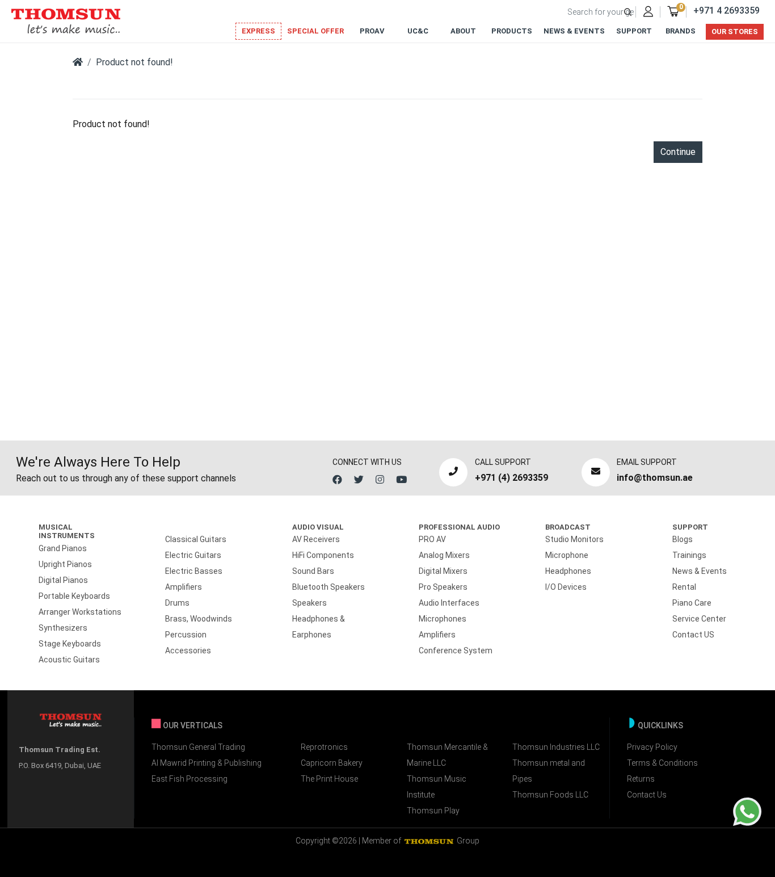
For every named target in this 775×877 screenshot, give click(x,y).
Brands (681, 31)
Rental (684, 586)
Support (634, 31)
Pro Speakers (443, 586)
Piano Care (691, 602)
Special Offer (315, 31)
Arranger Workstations (80, 611)
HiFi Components (323, 555)
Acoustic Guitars (69, 659)
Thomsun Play (433, 810)
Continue (678, 151)
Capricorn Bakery (332, 762)
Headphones (568, 571)
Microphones (442, 618)
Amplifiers (183, 586)
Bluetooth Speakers (328, 586)
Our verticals (192, 725)
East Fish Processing (189, 778)
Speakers (309, 602)
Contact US (693, 634)
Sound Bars (313, 571)
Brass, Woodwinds (198, 618)
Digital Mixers (443, 571)
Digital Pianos (63, 580)
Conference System (455, 650)
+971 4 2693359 (726, 10)
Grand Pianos (63, 548)
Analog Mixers (444, 555)
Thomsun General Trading (198, 747)
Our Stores (734, 31)
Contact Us (647, 794)
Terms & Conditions (662, 762)
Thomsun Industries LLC (556, 747)
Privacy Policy (652, 747)
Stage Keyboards (70, 643)
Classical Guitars (195, 539)
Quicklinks (660, 725)
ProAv (372, 31)
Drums (177, 602)
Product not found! (134, 62)
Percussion (186, 634)
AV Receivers (316, 539)
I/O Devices (566, 586)
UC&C (417, 31)
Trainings (689, 555)
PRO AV (432, 539)
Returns (641, 778)
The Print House (329, 778)
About (463, 31)
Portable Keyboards (74, 596)
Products (511, 31)
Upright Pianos (65, 564)
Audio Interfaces (449, 602)
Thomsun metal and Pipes (548, 770)
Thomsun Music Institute (436, 786)
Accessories (188, 650)
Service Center (699, 618)
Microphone (566, 555)
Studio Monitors (574, 539)
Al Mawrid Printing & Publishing (206, 762)
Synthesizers (63, 627)
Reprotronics (324, 747)
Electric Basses (193, 571)
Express (258, 31)
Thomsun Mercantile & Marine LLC (447, 754)
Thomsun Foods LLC (550, 794)
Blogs (682, 539)
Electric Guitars (193, 555)
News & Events (574, 31)
